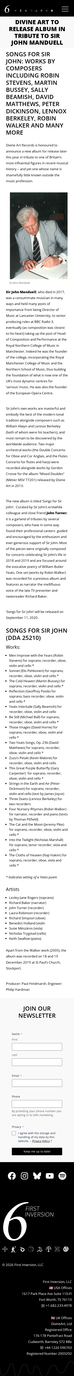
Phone (16, 1096)
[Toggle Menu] (65, 9)
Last (14, 1055)
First (15, 1039)
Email (17, 1076)
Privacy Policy (41, 1141)
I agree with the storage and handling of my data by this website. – (36, 1137)
